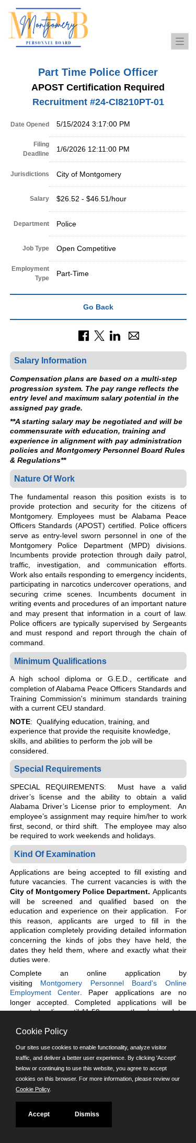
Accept (39, 1114)
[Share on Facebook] (83, 335)
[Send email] (133, 335)
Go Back (98, 307)
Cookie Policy (33, 1089)
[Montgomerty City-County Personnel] (63, 31)
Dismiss (87, 1114)
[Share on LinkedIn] (115, 335)
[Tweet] (99, 335)
